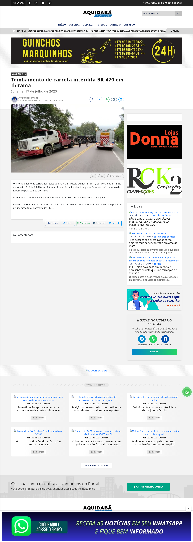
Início (62, 24)
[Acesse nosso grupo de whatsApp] (96, 526)
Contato (115, 24)
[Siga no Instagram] (36, 3)
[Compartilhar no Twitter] (99, 99)
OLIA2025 (88, 24)
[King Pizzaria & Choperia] (154, 142)
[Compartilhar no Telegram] (114, 99)
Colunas (74, 24)
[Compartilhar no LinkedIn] (121, 99)
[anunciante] (154, 181)
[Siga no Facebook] (29, 3)
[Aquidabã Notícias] (96, 13)
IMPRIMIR (116, 176)
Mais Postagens (95, 465)
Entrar (19, 3)
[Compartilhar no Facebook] (92, 99)
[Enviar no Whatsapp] (106, 99)
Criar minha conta (149, 486)
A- (93, 176)
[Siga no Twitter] (49, 3)
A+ (102, 176)
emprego (129, 24)
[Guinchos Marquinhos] (96, 50)
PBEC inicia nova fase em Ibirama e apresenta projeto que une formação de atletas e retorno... (138, 31)
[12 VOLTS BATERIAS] (96, 370)
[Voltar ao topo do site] (189, 325)
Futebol (102, 24)
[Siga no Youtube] (43, 3)
